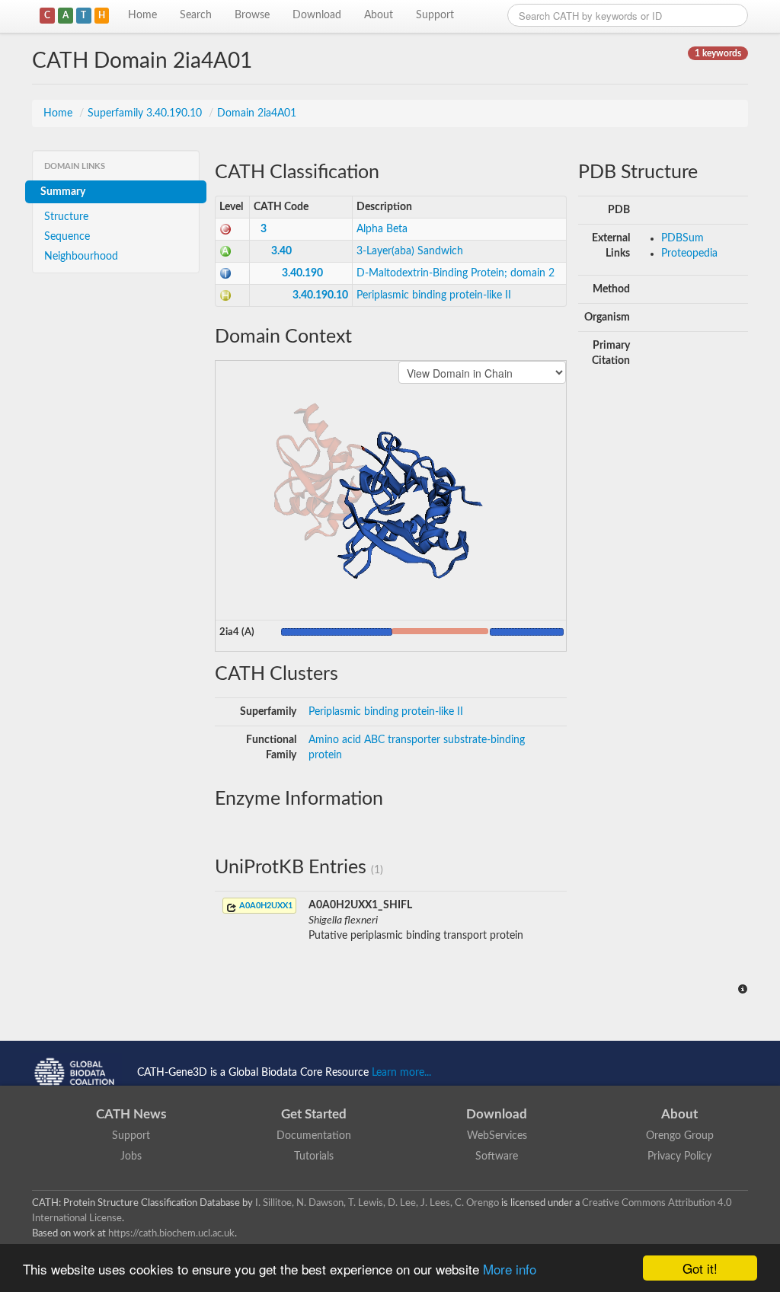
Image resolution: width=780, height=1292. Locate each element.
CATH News (131, 1114)
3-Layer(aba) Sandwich (409, 251)
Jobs (131, 1156)
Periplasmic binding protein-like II (433, 295)
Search (196, 15)
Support (435, 15)
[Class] (225, 229)
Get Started (314, 1114)
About (378, 15)
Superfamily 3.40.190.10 (146, 113)
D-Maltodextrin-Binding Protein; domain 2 (455, 273)
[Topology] (225, 273)
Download (316, 15)
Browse (252, 15)
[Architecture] (225, 251)
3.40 (281, 251)
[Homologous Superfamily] (225, 295)
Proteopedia (689, 253)
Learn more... (401, 1072)
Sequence (67, 236)
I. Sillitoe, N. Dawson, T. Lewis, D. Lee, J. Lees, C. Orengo (377, 1202)
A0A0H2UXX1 (264, 905)
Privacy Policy (679, 1156)
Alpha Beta (382, 229)
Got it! (700, 1268)
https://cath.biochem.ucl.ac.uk (171, 1233)
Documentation (314, 1136)
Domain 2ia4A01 (256, 113)
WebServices (497, 1136)
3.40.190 (302, 273)
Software (496, 1156)
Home (142, 15)
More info (509, 1268)
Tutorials (314, 1156)
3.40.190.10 (320, 295)
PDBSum (682, 238)
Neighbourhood (81, 256)
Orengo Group (680, 1136)
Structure (66, 217)
